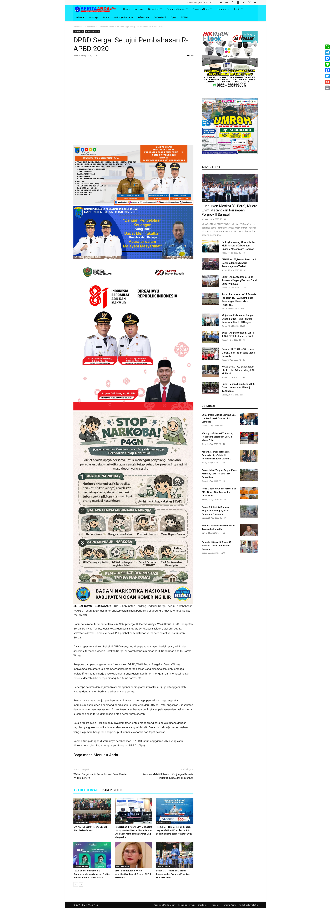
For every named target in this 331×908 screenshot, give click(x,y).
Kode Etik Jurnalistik (248, 904)
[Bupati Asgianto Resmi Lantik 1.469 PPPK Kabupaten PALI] (210, 337)
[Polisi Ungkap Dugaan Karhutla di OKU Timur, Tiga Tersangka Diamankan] (249, 493)
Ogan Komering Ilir (165, 866)
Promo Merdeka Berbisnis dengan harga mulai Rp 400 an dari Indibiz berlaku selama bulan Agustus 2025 (174, 830)
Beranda (77, 26)
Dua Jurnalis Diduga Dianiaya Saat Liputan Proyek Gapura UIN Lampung (219, 418)
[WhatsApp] (327, 47)
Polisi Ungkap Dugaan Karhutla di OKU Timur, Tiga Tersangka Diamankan (219, 492)
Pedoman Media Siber (164, 904)
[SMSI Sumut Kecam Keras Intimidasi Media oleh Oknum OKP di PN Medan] (133, 855)
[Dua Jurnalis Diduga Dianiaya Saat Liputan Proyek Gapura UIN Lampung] (249, 419)
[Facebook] (232, 2)
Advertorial (143, 17)
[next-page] (81, 884)
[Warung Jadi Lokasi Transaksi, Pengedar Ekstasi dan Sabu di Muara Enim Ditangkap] (249, 438)
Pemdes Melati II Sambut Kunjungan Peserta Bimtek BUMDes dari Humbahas (168, 776)
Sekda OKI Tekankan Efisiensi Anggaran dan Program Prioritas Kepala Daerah (172, 874)
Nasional (138, 9)
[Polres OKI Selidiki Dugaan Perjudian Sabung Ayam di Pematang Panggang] (249, 511)
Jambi (237, 9)
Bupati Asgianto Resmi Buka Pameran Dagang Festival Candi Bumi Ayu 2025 (239, 280)
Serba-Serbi (160, 17)
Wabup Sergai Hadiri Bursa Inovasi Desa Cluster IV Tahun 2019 (100, 776)
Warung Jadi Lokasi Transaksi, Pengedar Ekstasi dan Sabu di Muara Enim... (217, 436)
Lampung (222, 9)
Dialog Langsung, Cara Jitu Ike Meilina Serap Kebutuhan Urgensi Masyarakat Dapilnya (238, 245)
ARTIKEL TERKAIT (86, 790)
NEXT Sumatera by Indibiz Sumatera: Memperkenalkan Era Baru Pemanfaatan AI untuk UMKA (92, 874)
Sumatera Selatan (176, 9)
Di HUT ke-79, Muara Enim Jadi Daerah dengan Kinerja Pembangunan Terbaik (239, 263)
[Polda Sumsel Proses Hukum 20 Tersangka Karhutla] (249, 530)
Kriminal (80, 17)
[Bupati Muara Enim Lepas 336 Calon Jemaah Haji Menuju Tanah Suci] (210, 388)
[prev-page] (75, 884)
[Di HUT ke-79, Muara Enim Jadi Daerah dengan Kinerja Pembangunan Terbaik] (210, 264)
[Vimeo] (249, 2)
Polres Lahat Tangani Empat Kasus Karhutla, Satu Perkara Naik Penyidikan (219, 473)
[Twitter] (243, 2)
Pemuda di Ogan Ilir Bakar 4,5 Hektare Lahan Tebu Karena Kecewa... (216, 545)
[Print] (327, 88)
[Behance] (226, 2)
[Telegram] (327, 53)
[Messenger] (327, 58)
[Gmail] (327, 82)
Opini (173, 17)
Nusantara (153, 9)
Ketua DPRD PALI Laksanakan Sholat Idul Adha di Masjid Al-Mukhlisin (238, 370)
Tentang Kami (229, 904)
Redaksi (215, 904)
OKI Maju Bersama (123, 17)
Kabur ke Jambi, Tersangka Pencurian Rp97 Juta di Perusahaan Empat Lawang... (217, 455)
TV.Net (184, 17)
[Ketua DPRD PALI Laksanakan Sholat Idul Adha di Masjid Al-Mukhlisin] (210, 371)
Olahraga (93, 17)
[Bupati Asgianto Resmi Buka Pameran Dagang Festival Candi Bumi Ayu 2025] (210, 281)
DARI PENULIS (112, 790)
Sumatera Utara (201, 9)
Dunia (106, 17)
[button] (221, 2)
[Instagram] (237, 2)
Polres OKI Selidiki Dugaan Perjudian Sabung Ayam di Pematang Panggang (215, 510)
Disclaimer (203, 904)
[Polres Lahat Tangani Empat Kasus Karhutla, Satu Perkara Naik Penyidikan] (249, 475)
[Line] (327, 64)
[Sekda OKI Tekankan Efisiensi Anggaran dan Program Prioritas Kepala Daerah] (174, 855)
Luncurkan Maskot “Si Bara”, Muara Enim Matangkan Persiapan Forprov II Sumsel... (229, 210)
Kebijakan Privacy (186, 904)
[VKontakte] (255, 2)
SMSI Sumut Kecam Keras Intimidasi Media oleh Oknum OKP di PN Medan (133, 874)
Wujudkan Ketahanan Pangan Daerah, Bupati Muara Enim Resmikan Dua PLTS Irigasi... (238, 319)
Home (126, 9)
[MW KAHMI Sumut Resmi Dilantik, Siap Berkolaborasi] (92, 811)
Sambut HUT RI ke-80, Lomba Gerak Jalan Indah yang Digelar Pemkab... (239, 353)
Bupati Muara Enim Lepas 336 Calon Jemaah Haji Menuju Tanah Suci (238, 387)
